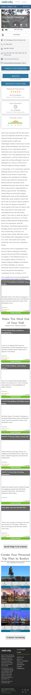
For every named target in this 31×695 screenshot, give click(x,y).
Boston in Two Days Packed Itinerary (13, 622)
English (24, 2)
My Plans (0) (26, 6)
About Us (19, 659)
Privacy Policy (11, 691)
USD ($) (17, 2)
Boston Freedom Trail (8, 578)
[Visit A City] (6, 650)
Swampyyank (26, 10)
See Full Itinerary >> (15, 587)
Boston (10, 7)
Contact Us (20, 657)
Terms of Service (6, 693)
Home (3, 7)
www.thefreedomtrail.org (11, 59)
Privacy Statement (22, 661)
